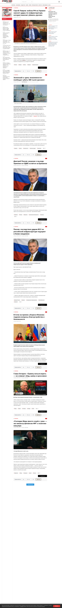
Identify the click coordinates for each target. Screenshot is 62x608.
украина (15, 148)
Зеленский (39, 148)
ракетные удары (32, 148)
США (33, 408)
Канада (28, 408)
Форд (15, 408)
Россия (15, 64)
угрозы (20, 148)
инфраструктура (35, 64)
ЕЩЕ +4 (44, 148)
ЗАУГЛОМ (26, 165)
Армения (15, 214)
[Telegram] (54, 2)
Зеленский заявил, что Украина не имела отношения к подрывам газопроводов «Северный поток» (6, 53)
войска (24, 64)
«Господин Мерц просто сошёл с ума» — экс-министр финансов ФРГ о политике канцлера (7, 47)
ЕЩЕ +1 (15, 216)
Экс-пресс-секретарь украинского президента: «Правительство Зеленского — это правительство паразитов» (7, 65)
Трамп (19, 408)
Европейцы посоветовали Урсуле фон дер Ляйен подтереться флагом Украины (6, 77)
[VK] (56, 2)
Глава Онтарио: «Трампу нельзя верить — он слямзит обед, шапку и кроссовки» (7, 41)
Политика (16, 158)
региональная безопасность (33, 214)
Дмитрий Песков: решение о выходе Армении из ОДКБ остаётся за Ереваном (6, 29)
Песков (20, 214)
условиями (22, 606)
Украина (29, 64)
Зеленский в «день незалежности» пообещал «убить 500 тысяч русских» (6, 23)
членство (41, 214)
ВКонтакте (28, 154)
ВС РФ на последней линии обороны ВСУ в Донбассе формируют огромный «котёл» (6, 72)
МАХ (33, 154)
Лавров (20, 64)
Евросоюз (25, 214)
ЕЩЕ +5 (37, 408)
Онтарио (24, 408)
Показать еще (30, 484)
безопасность (25, 148)
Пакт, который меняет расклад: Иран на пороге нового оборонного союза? (7, 59)
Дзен (23, 154)
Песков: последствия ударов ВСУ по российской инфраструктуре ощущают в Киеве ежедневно (6, 35)
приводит (35, 116)
